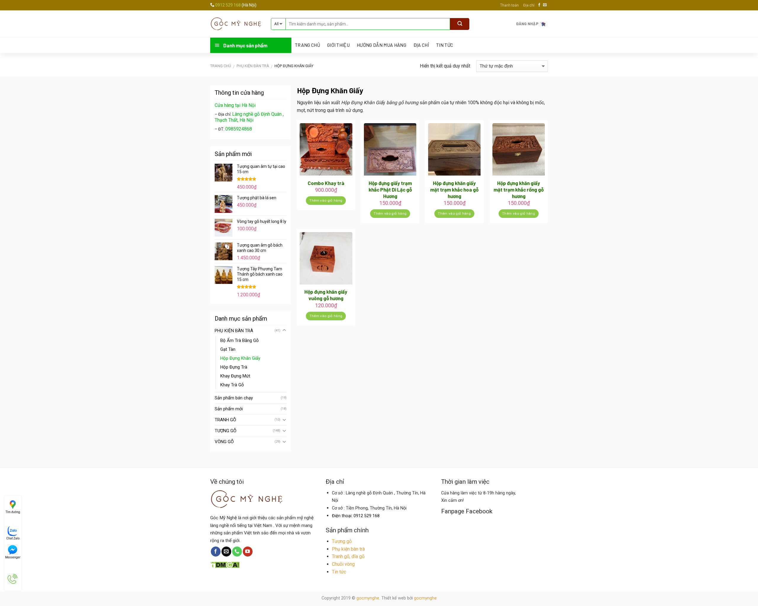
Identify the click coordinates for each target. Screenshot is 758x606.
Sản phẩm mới (229, 408)
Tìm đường (13, 512)
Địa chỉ (528, 5)
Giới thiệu (338, 45)
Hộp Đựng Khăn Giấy (240, 358)
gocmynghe (367, 598)
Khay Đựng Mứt (235, 376)
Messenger (12, 557)
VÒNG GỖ (224, 441)
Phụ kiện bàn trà (348, 549)
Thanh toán (509, 5)
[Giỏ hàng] (543, 23)
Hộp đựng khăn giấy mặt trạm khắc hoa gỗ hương (454, 189)
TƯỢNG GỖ (225, 430)
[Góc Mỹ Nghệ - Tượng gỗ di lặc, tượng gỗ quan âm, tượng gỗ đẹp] (236, 24)
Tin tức (444, 45)
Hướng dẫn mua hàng (381, 45)
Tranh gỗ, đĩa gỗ (348, 556)
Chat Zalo (13, 538)
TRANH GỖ (225, 419)
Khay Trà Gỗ (232, 385)
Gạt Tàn (227, 349)
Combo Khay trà (326, 183)
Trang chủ (220, 66)
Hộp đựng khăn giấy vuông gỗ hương (325, 295)
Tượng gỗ (342, 541)
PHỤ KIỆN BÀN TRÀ (253, 66)
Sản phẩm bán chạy (234, 398)
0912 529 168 (228, 5)
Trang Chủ (307, 45)
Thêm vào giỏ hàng (325, 200)
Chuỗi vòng (343, 564)
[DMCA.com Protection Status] (225, 564)
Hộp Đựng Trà (233, 367)
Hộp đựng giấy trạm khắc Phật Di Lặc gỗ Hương (390, 189)
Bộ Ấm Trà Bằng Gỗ (239, 340)
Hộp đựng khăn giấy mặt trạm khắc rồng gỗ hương (519, 189)
